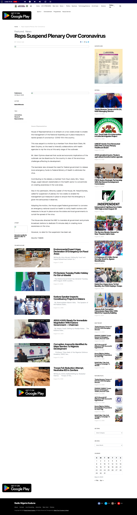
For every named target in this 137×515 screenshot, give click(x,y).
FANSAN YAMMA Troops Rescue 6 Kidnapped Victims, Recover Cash (103, 337)
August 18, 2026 (99, 150)
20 (116, 467)
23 (101, 470)
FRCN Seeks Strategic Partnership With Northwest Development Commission (108, 182)
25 (109, 470)
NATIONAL (41, 273)
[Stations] (50, 2)
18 (108, 467)
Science (103, 6)
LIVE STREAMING (46, 6)
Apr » (102, 480)
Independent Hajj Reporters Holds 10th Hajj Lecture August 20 (108, 208)
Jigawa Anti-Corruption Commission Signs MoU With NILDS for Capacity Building (106, 311)
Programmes (57, 11)
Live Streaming (30, 507)
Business (74, 6)
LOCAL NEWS (31, 249)
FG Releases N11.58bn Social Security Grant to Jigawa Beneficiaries (106, 259)
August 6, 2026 (99, 315)
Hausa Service (66, 11)
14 (120, 464)
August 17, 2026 (99, 186)
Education (32, 320)
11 (108, 464)
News (61, 6)
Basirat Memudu (19, 104)
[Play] (30, 2)
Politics (68, 6)
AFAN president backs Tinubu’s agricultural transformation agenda (108, 156)
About (16, 507)
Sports (39, 11)
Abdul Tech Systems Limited (61, 510)
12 (112, 464)
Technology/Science (84, 6)
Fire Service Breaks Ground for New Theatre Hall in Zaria (107, 233)
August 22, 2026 (99, 139)
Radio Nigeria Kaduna (29, 510)
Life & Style (95, 6)
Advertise (38, 507)
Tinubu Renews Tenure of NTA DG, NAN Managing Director (108, 110)
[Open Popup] (45, 2)
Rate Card (55, 6)
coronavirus (18, 115)
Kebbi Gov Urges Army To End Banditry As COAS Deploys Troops (108, 285)
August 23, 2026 (99, 114)
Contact (21, 507)
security (46, 368)
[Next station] (25, 2)
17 (104, 467)
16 (100, 467)
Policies (52, 507)
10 (104, 464)
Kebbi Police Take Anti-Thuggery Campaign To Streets (102, 364)
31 (104, 473)
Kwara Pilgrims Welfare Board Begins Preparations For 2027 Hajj (103, 355)
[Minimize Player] (134, 2)
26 (112, 470)
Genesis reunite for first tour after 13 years (20, 236)
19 (112, 467)
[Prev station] (35, 2)
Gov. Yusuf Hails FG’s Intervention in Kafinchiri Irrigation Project (108, 135)
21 (120, 467)
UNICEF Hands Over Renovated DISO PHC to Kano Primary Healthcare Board (107, 146)
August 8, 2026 (99, 236)
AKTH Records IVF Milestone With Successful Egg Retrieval (103, 346)
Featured (19, 31)
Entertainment (48, 11)
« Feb (96, 480)
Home (38, 6)
